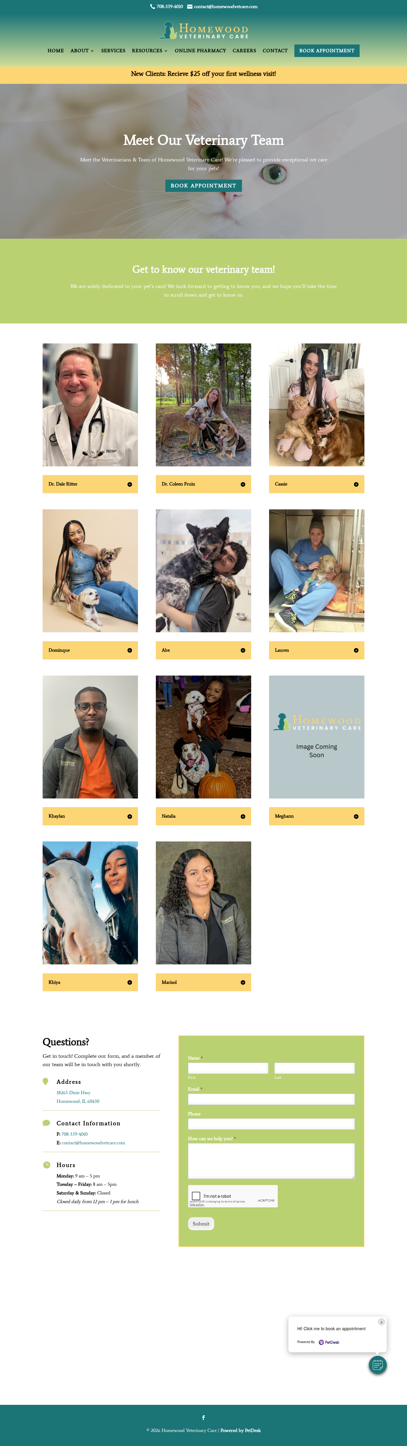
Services (113, 50)
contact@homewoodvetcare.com (93, 1143)
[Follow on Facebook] (203, 1417)
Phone (194, 1114)
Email (195, 1089)
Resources (147, 50)
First (191, 1077)
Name (195, 1058)
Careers (244, 50)
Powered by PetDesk (240, 1430)
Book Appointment (327, 50)
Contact (275, 50)
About (80, 50)
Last (277, 1077)
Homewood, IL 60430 (78, 1101)
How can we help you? (212, 1138)
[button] (378, 1365)
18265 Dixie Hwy (74, 1092)
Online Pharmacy (200, 50)
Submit (201, 1223)
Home (56, 50)
